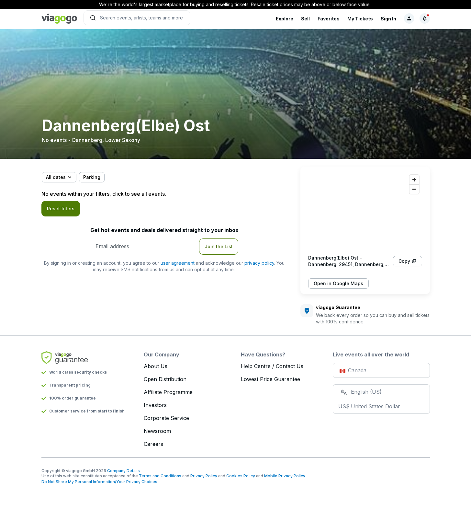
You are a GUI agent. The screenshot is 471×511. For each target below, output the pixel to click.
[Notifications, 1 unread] (425, 18)
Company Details (123, 470)
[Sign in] (409, 18)
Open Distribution (165, 379)
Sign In (388, 18)
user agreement (178, 263)
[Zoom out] (414, 189)
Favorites (329, 18)
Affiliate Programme (168, 392)
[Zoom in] (414, 179)
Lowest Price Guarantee (270, 379)
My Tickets (360, 18)
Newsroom (157, 431)
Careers (153, 444)
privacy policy (259, 263)
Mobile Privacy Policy (284, 475)
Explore (284, 18)
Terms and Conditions (160, 475)
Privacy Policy (203, 475)
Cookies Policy (240, 475)
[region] (365, 211)
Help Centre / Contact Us (272, 366)
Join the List (219, 246)
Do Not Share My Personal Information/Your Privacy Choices (99, 481)
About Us (155, 366)
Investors (155, 405)
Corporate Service (166, 418)
